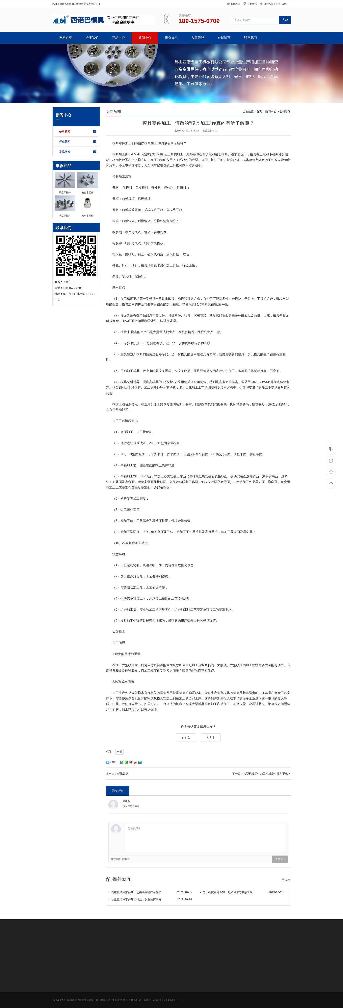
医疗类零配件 (88, 979)
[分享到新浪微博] (135, 762)
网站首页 (65, 37)
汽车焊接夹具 (224, 946)
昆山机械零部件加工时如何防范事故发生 (243, 892)
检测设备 (140, 985)
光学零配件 (87, 985)
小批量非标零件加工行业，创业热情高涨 (151, 899)
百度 (277, 3)
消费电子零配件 (89, 1003)
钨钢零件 (160, 946)
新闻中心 (145, 37)
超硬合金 (194, 946)
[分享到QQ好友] (131, 762)
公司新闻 (64, 131)
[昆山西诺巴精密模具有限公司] (103, 20)
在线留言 (252, 3)
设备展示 (171, 37)
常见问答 (64, 151)
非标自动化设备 (92, 946)
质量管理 (197, 37)
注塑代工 (110, 946)
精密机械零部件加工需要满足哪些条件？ (151, 892)
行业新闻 (64, 141)
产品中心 (118, 37)
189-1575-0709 (331, 449)
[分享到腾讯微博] (140, 762)
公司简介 (58, 979)
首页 (259, 111)
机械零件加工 (144, 946)
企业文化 (58, 985)
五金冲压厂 (126, 946)
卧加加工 (74, 946)
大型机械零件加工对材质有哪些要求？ (267, 773)
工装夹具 (208, 946)
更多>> (286, 879)
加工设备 (140, 979)
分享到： (114, 762)
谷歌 (284, 3)
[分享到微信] (126, 762)
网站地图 (268, 3)
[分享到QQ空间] (121, 762)
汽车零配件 (87, 991)
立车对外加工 (177, 946)
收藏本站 (235, 3)
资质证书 (58, 991)
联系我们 (250, 37)
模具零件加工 (121, 143)
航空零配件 (87, 997)
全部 (119, 751)
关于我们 (92, 37)
